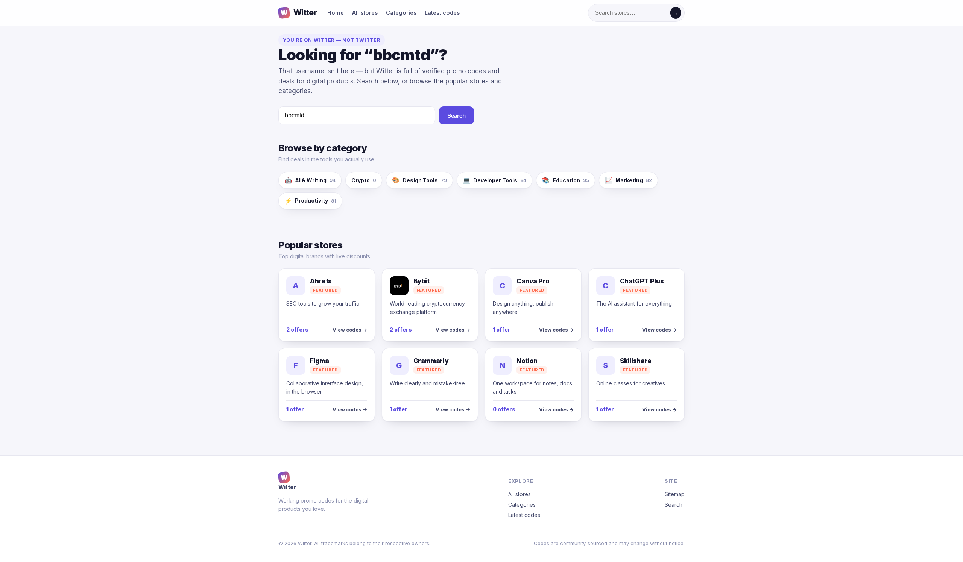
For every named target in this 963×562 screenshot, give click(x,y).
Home (335, 12)
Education (565, 180)
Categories (401, 12)
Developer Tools (494, 180)
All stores (365, 12)
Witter (299, 12)
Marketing (628, 180)
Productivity (310, 201)
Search (456, 115)
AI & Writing (310, 180)
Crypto (363, 180)
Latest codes (442, 12)
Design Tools (419, 180)
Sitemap (675, 494)
